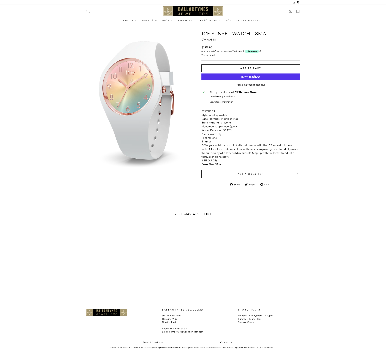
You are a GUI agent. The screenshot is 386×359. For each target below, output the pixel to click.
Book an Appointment (244, 20)
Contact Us (226, 342)
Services (185, 20)
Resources (209, 20)
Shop (166, 20)
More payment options (251, 84)
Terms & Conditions (153, 342)
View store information (221, 101)
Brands (148, 20)
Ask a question (251, 174)
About (129, 20)
